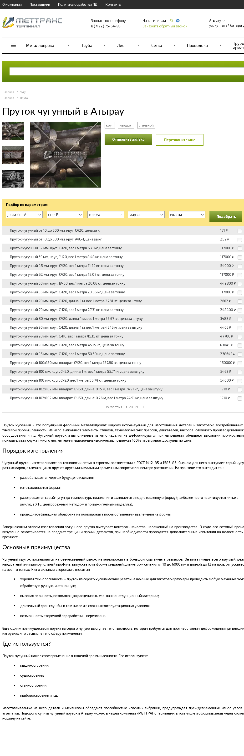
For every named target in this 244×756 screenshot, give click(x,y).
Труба (86, 45)
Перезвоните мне (179, 140)
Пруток (24, 97)
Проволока (197, 45)
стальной (146, 125)
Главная (9, 91)
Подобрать (226, 216)
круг (109, 125)
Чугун (23, 91)
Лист (121, 45)
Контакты (113, 4)
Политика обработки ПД (77, 4)
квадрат (126, 125)
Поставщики (40, 4)
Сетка (156, 45)
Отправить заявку (128, 139)
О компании (12, 4)
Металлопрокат (41, 45)
